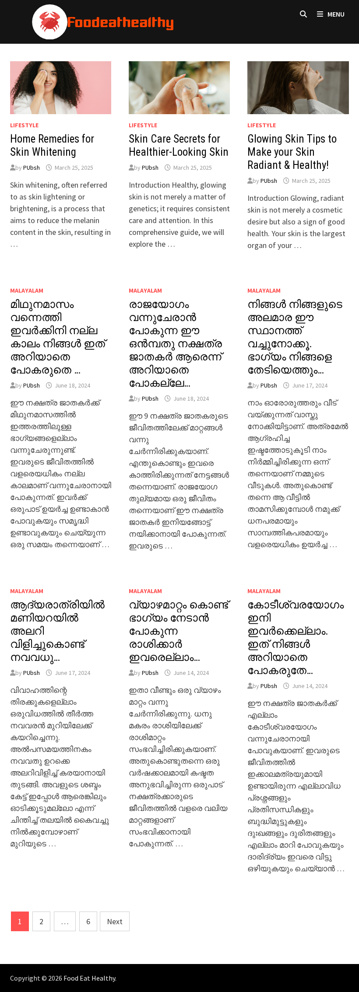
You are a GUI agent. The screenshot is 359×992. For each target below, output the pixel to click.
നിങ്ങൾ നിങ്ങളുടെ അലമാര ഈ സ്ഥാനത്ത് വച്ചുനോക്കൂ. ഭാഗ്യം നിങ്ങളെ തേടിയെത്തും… (294, 337)
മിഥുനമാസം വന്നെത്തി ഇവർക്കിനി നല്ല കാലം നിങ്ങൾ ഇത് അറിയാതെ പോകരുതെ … (57, 337)
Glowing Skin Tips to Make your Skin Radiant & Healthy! (292, 152)
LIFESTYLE (24, 125)
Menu (335, 14)
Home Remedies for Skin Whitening (52, 145)
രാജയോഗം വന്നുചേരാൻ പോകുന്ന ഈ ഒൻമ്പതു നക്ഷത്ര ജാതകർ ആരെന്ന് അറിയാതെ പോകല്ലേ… (175, 343)
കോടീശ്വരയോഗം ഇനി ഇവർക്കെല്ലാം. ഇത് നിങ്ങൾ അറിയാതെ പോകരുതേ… (295, 637)
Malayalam (26, 290)
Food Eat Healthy (89, 978)
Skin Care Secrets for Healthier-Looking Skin (179, 145)
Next (115, 921)
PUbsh (31, 167)
